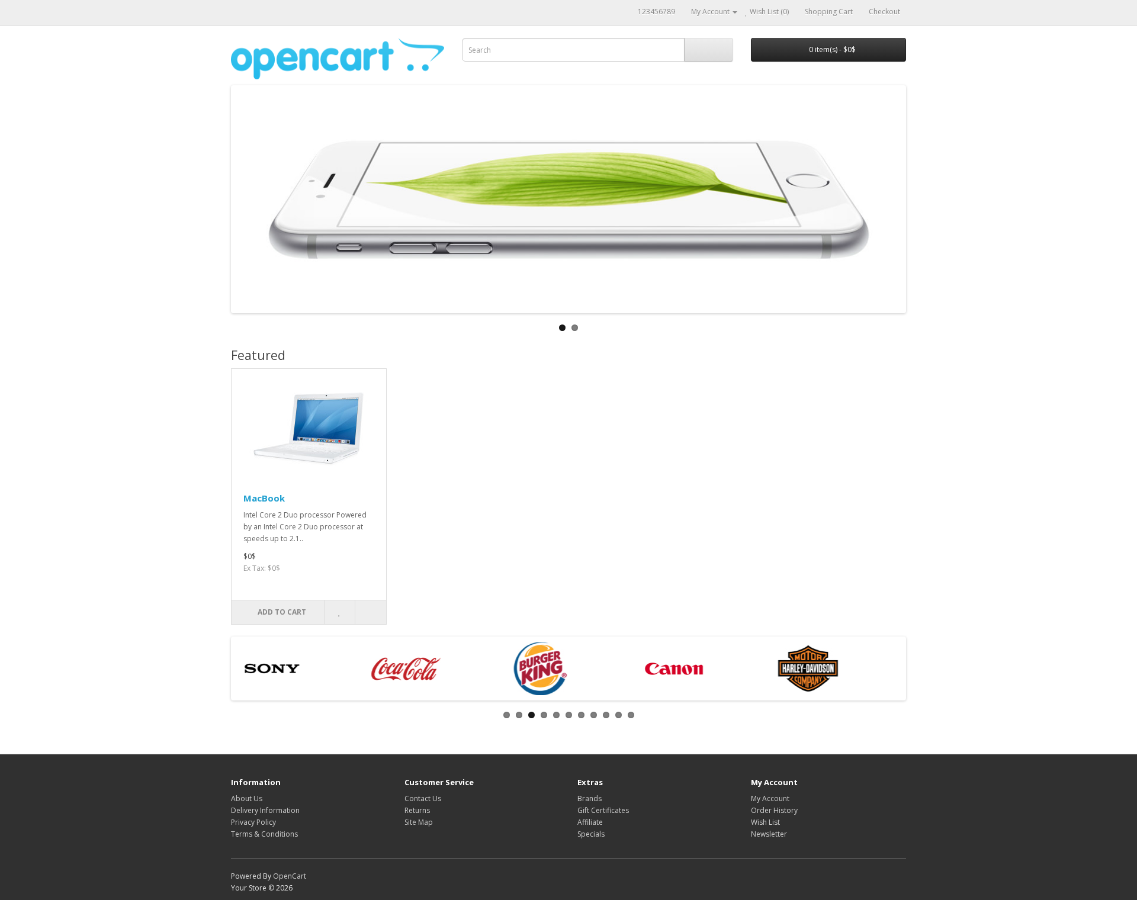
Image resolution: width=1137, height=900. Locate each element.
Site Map (418, 822)
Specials (591, 834)
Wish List (765, 822)
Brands (589, 798)
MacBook (264, 498)
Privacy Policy (253, 822)
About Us (246, 798)
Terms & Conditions (264, 834)
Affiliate (590, 822)
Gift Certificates (603, 810)
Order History (774, 810)
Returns (417, 810)
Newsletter (769, 834)
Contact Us (422, 798)
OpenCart (289, 876)
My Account (770, 798)
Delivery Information (265, 810)
